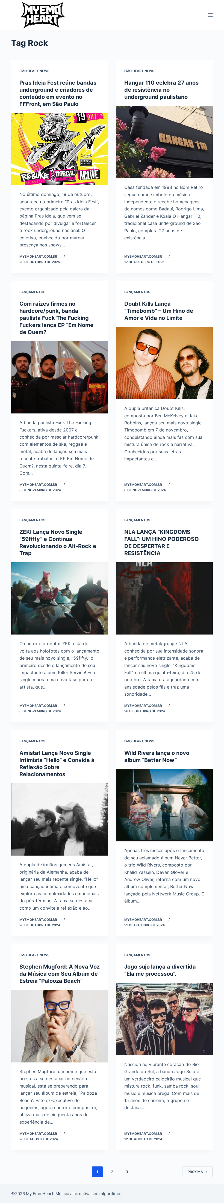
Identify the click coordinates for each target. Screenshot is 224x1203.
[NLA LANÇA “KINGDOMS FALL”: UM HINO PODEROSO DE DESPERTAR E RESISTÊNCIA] (164, 598)
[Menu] (210, 15)
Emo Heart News (34, 71)
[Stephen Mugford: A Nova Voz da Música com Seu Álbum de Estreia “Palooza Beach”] (59, 1026)
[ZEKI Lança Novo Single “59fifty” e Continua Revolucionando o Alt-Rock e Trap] (59, 598)
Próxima (195, 1172)
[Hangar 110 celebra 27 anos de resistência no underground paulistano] (164, 142)
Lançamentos (32, 292)
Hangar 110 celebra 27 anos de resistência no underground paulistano (161, 89)
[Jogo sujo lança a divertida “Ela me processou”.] (164, 1019)
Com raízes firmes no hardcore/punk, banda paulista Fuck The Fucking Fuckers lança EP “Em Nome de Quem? (56, 317)
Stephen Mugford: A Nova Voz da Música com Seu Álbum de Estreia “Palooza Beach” (59, 973)
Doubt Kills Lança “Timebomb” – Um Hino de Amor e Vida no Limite (158, 310)
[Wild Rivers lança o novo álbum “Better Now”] (164, 805)
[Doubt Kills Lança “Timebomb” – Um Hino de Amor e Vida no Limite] (164, 363)
